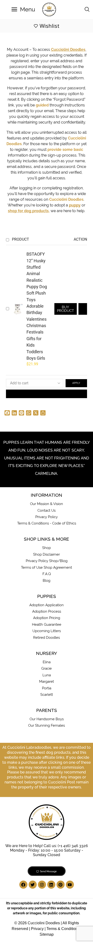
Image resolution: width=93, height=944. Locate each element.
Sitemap (47, 934)
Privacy (37, 929)
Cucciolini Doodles (66, 199)
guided (42, 105)
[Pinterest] (61, 885)
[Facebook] (23, 885)
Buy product (65, 309)
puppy (75, 205)
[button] (23, 9)
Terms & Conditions (63, 929)
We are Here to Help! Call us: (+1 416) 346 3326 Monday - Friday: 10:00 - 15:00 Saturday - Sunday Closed (46, 850)
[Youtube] (70, 885)
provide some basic (65, 149)
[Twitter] (33, 885)
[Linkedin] (51, 885)
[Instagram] (42, 885)
